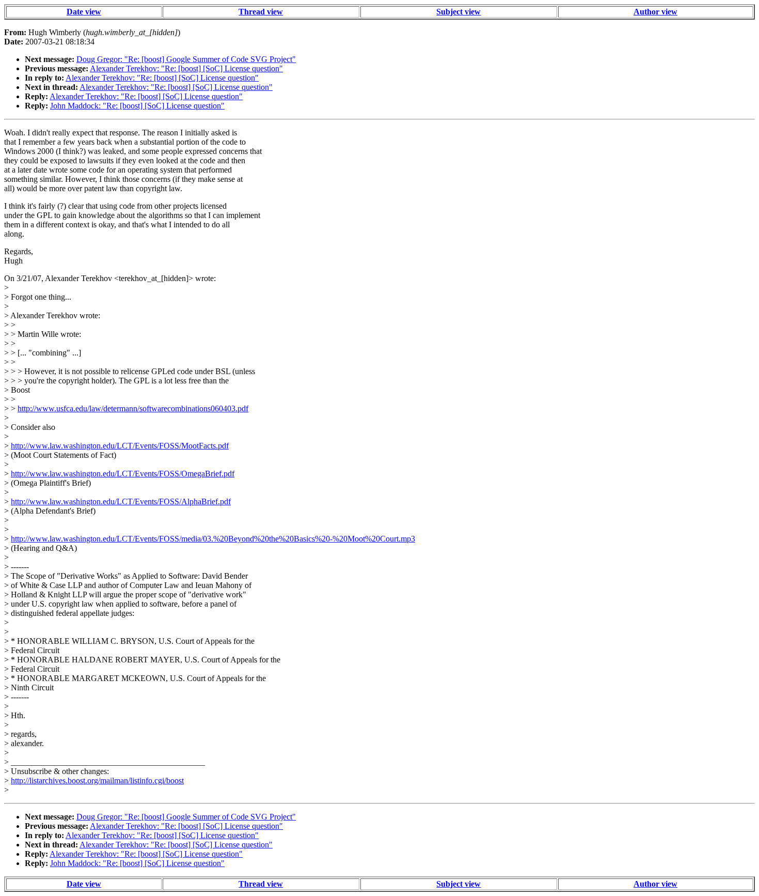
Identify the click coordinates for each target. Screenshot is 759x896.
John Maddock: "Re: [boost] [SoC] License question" (137, 105)
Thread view (261, 11)
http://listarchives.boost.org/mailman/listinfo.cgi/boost (97, 780)
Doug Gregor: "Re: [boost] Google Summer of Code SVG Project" (186, 59)
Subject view (458, 11)
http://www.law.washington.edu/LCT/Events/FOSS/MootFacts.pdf (120, 445)
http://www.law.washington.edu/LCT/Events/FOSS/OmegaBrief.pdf (122, 473)
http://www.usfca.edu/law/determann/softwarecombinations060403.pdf (133, 408)
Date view (84, 11)
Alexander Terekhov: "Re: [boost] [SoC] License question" (186, 68)
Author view (655, 11)
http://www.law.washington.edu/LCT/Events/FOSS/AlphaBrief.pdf (121, 501)
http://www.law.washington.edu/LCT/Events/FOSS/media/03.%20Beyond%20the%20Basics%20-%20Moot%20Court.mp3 (213, 538)
